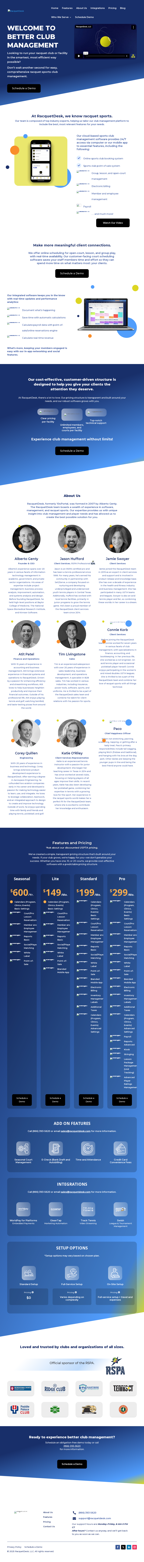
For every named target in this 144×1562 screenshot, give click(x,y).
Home (54, 8)
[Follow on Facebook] (117, 1547)
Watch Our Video (113, 223)
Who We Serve (60, 17)
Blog (122, 8)
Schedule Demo (84, 17)
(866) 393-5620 (72, 1446)
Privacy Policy (14, 1547)
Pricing (112, 8)
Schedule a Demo (24, 88)
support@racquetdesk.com (95, 1518)
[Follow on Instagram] (134, 1547)
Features (67, 8)
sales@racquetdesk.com (76, 1131)
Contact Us (49, 1526)
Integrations (98, 8)
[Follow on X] (123, 1547)
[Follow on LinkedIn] (129, 1547)
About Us (81, 8)
